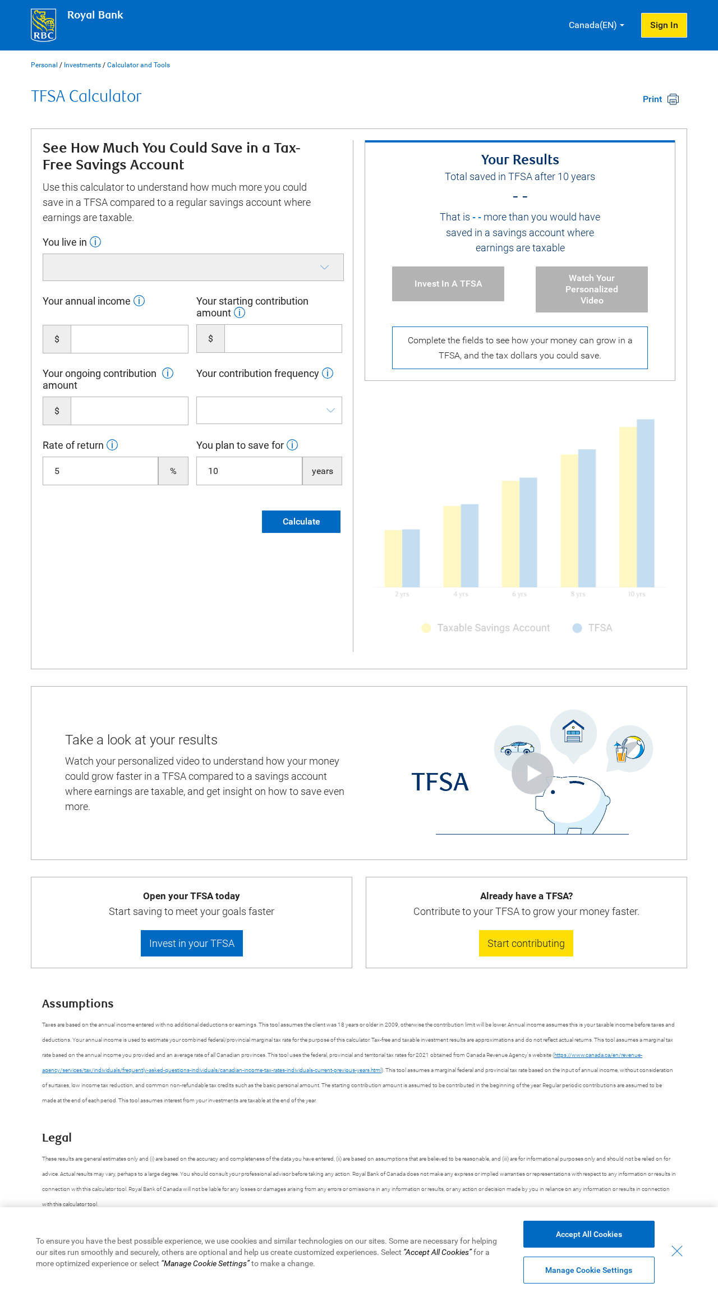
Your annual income (87, 301)
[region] (359, 1252)
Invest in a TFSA (448, 283)
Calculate (301, 521)
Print (652, 99)
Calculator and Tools (138, 65)
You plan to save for (240, 445)
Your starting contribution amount (252, 307)
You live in (65, 242)
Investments (82, 65)
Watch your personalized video (591, 289)
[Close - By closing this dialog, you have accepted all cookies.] (677, 1251)
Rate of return (73, 445)
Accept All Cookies (589, 1234)
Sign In (664, 25)
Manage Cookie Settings (588, 1270)
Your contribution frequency (257, 373)
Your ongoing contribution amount (100, 379)
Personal (44, 65)
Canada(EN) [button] (593, 25)
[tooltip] (94, 241)
